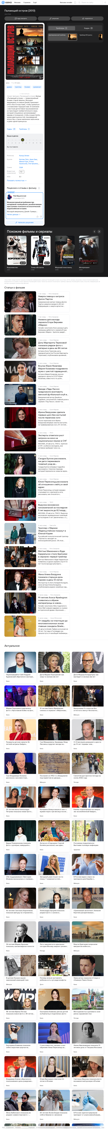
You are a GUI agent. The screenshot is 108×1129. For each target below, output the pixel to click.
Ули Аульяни (33, 164)
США (21, 167)
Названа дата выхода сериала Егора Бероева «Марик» (50, 322)
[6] (26, 143)
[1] (9, 143)
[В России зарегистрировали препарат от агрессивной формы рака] (88, 1105)
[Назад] (94, 231)
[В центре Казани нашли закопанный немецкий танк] (20, 971)
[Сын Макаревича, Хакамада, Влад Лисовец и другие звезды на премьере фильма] (54, 735)
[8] (33, 143)
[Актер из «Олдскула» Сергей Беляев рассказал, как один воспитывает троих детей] (54, 836)
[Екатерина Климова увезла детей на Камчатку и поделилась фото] (54, 1004)
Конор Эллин (24, 156)
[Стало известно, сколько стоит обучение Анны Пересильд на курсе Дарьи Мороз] (54, 1038)
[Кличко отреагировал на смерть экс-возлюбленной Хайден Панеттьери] (88, 802)
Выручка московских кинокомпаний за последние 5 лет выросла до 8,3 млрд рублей (52, 508)
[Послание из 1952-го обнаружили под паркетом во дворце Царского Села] (54, 768)
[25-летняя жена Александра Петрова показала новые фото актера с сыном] (20, 802)
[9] (37, 143)
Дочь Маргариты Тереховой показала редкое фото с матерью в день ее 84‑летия (52, 345)
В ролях (9, 159)
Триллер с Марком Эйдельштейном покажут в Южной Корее (52, 531)
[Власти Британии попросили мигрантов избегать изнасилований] (88, 937)
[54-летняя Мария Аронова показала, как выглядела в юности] (20, 937)
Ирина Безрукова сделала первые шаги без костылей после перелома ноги (52, 415)
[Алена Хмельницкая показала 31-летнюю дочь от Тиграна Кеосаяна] (88, 1038)
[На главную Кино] (8, 2)
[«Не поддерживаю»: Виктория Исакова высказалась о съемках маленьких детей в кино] (20, 870)
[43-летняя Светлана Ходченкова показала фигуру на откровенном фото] (20, 903)
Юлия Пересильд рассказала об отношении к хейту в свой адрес (53, 484)
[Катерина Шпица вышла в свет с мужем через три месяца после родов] (54, 802)
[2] (12, 143)
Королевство (12, 267)
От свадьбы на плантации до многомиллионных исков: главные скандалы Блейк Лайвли (53, 624)
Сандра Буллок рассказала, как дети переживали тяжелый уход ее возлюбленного (52, 461)
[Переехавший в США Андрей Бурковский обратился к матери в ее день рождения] (20, 667)
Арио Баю (33, 159)
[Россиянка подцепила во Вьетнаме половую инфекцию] (88, 836)
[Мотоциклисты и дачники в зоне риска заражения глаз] (88, 1004)
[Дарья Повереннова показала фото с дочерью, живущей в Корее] (20, 836)
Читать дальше (12, 214)
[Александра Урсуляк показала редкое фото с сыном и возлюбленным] (54, 903)
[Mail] (3, 2)
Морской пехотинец (63, 267)
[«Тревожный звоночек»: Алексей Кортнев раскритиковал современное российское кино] (88, 903)
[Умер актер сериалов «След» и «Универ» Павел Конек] (88, 971)
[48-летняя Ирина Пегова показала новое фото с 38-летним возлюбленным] (20, 1004)
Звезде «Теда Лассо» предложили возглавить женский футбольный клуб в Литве (52, 392)
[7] (30, 143)
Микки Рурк (23, 161)
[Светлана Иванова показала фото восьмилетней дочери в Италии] (88, 1072)
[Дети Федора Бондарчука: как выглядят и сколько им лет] (88, 667)
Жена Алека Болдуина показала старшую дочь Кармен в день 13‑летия (50, 577)
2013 (7, 83)
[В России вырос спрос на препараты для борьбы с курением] (88, 870)
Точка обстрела (37, 267)
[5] (23, 143)
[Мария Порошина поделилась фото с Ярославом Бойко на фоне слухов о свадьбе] (20, 701)
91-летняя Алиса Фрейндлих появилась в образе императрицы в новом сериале (52, 600)
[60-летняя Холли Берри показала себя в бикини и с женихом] (54, 1105)
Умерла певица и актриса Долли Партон (51, 297)
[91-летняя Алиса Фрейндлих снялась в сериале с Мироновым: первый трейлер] (54, 701)
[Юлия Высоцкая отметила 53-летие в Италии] (54, 1072)
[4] (19, 143)
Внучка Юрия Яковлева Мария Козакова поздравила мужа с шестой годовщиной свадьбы (53, 369)
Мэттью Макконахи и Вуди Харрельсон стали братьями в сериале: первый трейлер (52, 554)
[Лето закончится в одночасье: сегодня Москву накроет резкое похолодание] (54, 937)
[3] (16, 143)
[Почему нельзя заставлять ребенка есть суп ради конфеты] (54, 971)
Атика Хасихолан (26, 162)
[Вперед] (99, 231)
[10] (40, 143)
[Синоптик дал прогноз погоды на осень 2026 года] (88, 768)
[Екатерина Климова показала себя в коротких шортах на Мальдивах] (20, 1038)
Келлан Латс (24, 159)
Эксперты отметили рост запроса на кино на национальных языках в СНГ (52, 438)
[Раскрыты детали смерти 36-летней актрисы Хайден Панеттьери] (20, 735)
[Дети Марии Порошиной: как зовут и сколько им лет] (54, 667)
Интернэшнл (84, 267)
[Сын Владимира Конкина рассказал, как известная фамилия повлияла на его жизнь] (20, 768)
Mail (3, 1127)
